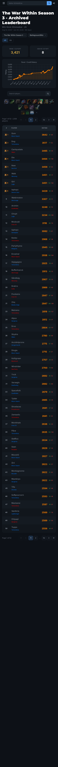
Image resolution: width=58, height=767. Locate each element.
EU (11, 40)
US (5, 40)
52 (44, 120)
